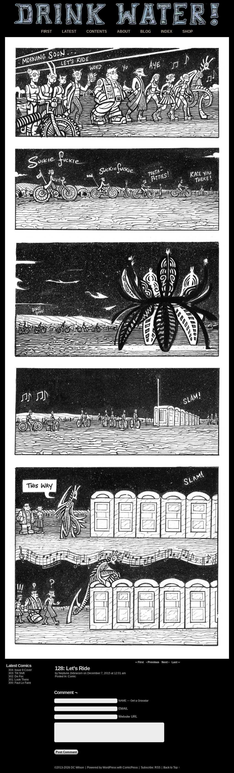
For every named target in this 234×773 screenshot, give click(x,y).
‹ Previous (152, 662)
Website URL (127, 716)
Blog (145, 31)
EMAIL (123, 708)
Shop (187, 31)
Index (166, 31)
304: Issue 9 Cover (20, 670)
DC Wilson (77, 767)
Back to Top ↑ (171, 767)
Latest (69, 31)
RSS (157, 767)
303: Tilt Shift (16, 673)
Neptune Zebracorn (70, 673)
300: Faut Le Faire (19, 682)
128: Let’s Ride (72, 668)
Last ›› (176, 662)
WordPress (109, 767)
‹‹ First (139, 662)
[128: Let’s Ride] (117, 657)
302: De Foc (16, 676)
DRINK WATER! (117, 13)
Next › (165, 662)
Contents (96, 31)
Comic (72, 676)
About (123, 31)
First (46, 31)
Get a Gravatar (139, 700)
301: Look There (18, 679)
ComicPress (130, 767)
